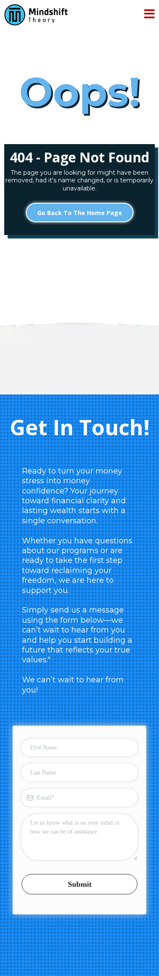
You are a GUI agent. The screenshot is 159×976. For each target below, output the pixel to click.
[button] (149, 15)
